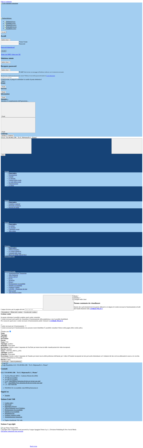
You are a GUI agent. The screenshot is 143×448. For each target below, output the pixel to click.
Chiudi (3, 86)
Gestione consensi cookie (12, 415)
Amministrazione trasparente (13, 417)
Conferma (10, 135)
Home (76, 296)
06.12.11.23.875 (12, 377)
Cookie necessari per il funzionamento (13, 326)
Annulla (4, 135)
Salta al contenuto (6, 1)
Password (22, 44)
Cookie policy (9, 403)
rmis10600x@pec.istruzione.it (25, 383)
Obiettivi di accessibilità (12, 412)
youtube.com (5, 331)
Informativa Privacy (11, 406)
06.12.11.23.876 (12, 379)
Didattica (76, 297)
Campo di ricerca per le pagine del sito (12, 309)
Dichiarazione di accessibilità (13, 410)
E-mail (21, 72)
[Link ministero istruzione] (9, 3)
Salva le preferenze (15, 361)
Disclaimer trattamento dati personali (12, 431)
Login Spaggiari (50, 75)
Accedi (3, 32)
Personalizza (5, 312)
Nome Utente (23, 42)
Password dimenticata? (8, 47)
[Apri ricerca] (126, 146)
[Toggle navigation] (16, 146)
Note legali (8, 405)
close (3, 155)
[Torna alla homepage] (71, 137)
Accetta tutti (30, 312)
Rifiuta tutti (16, 312)
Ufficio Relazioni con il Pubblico (15, 408)
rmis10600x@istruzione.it (24, 381)
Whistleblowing (9, 413)
